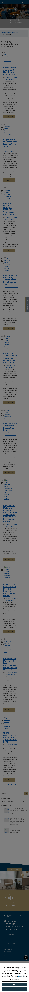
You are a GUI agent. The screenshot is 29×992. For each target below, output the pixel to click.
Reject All (14, 984)
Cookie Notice (22, 976)
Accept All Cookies (14, 989)
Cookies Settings (14, 980)
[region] (14, 977)
